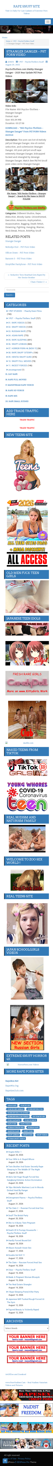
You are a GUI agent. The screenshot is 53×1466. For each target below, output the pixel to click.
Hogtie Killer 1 (14, 1152)
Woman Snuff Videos (16, 1138)
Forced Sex (25, 1105)
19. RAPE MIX (11, 396)
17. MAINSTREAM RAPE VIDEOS (19, 385)
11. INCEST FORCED (17, 365)
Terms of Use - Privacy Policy (17, 1458)
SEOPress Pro (22, 1462)
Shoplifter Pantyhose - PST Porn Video (23, 264)
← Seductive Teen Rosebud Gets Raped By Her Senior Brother (26, 276)
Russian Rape (33, 1127)
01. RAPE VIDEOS (16, 323)
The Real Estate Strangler (20, 1284)
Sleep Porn (28, 1131)
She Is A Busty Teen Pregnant (21, 1223)
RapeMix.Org (11, 1085)
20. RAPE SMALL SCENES (16, 401)
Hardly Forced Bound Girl (19, 1240)
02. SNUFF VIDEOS (17, 327)
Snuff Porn (27, 1135)
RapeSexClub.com (14, 1090)
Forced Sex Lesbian (16, 1109)
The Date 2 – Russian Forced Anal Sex (25, 1208)
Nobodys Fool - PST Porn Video (20, 247)
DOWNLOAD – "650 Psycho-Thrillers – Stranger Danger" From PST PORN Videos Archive (25, 131)
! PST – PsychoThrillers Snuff (21, 318)
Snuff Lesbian (13, 1135)
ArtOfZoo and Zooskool (15, 1374)
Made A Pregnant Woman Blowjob (24, 1277)
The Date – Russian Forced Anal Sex (25, 1262)
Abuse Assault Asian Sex (19, 1248)
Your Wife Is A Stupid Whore (21, 1159)
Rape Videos (26, 1124)
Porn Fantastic (14, 1120)
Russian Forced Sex (16, 1127)
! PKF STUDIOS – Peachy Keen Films (25, 311)
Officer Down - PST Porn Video (19, 253)
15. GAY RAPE (11, 374)
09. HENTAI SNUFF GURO (20, 357)
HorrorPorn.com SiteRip (18, 1113)
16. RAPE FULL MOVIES (15, 379)
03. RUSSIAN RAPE (17, 331)
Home (4, 37)
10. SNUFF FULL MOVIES (19, 361)
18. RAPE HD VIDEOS (14, 390)
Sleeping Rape (13, 1131)
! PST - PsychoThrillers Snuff (23, 41)
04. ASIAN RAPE (15, 335)
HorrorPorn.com (35, 1109)
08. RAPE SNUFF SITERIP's (20, 352)
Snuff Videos (42, 1135)
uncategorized (14, 370)
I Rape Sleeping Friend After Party (23, 1292)
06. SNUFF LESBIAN (17, 344)
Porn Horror (30, 1120)
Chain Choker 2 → (39, 282)
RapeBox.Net (11, 1081)
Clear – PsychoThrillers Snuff (21, 1270)
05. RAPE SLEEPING (17, 340)
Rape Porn (12, 1124)
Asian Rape (12, 1105)
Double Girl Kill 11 (16, 1255)
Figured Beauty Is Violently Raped (23, 1309)
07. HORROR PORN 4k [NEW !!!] (22, 348)
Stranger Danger (13, 241)
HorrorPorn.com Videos (18, 1116)
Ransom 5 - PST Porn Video (18, 258)
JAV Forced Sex (39, 1116)
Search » (9, 295)
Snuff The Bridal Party (18, 1215)
